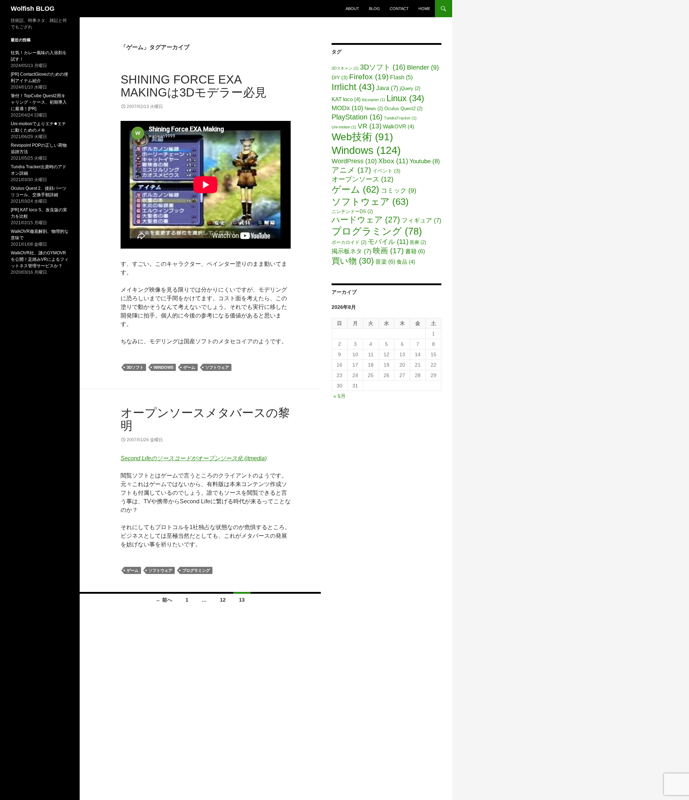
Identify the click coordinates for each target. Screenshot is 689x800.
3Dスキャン (345, 68)
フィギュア (421, 220)
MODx (347, 108)
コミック (398, 190)
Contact (399, 8)
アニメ (351, 170)
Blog (374, 8)
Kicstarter (373, 100)
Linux (405, 98)
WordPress (354, 161)
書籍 (415, 251)
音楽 (385, 261)
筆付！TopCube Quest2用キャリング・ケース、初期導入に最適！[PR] (39, 102)
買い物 (353, 260)
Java (387, 88)
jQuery (410, 88)
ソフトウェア (217, 367)
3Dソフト (135, 367)
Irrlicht (353, 87)
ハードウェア (366, 219)
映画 (388, 250)
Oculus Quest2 (403, 108)
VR (369, 126)
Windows (163, 367)
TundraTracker (400, 118)
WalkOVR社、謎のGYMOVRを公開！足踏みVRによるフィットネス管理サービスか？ (40, 259)
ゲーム (189, 367)
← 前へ (164, 600)
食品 (406, 262)
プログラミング (196, 570)
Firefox (369, 76)
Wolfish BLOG (33, 8)
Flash (401, 77)
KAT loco (346, 99)
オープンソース (362, 179)
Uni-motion (344, 127)
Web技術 (362, 136)
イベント (386, 171)
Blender (423, 67)
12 (223, 600)
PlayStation (357, 117)
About (352, 8)
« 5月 (339, 396)
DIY (340, 77)
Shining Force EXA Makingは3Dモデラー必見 (194, 86)
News (374, 108)
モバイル (388, 241)
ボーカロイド (349, 242)
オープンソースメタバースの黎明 (205, 419)
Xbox (393, 161)
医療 (418, 242)
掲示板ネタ (351, 251)
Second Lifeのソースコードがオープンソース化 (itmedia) (194, 458)
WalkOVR (398, 127)
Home (424, 8)
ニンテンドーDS (352, 211)
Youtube (424, 161)
